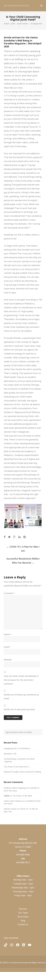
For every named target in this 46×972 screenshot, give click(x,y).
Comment (9, 593)
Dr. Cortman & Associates (18, 962)
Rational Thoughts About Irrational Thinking (22, 772)
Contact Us (23, 924)
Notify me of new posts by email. (19, 709)
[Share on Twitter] (9, 537)
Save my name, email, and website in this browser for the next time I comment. (21, 680)
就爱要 (6, 796)
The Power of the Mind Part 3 (16, 766)
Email (7, 647)
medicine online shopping (14, 788)
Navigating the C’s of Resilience (17, 748)
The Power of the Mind (22, 796)
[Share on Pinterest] (24, 537)
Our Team (23, 912)
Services (23, 908)
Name (7, 634)
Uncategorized (36, 24)
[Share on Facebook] (4, 537)
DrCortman (24, 24)
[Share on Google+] (14, 537)
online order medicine (13, 801)
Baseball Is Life (10, 753)
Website (8, 659)
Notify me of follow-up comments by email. (21, 696)
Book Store (23, 916)
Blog (23, 920)
